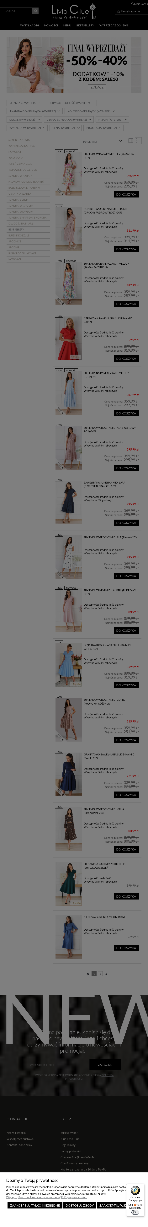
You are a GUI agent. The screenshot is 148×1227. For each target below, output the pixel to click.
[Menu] (142, 1186)
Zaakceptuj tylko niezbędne (35, 1205)
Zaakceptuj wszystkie (118, 1205)
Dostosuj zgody (80, 1205)
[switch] (135, 1212)
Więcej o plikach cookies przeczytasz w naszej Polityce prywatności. (46, 1197)
